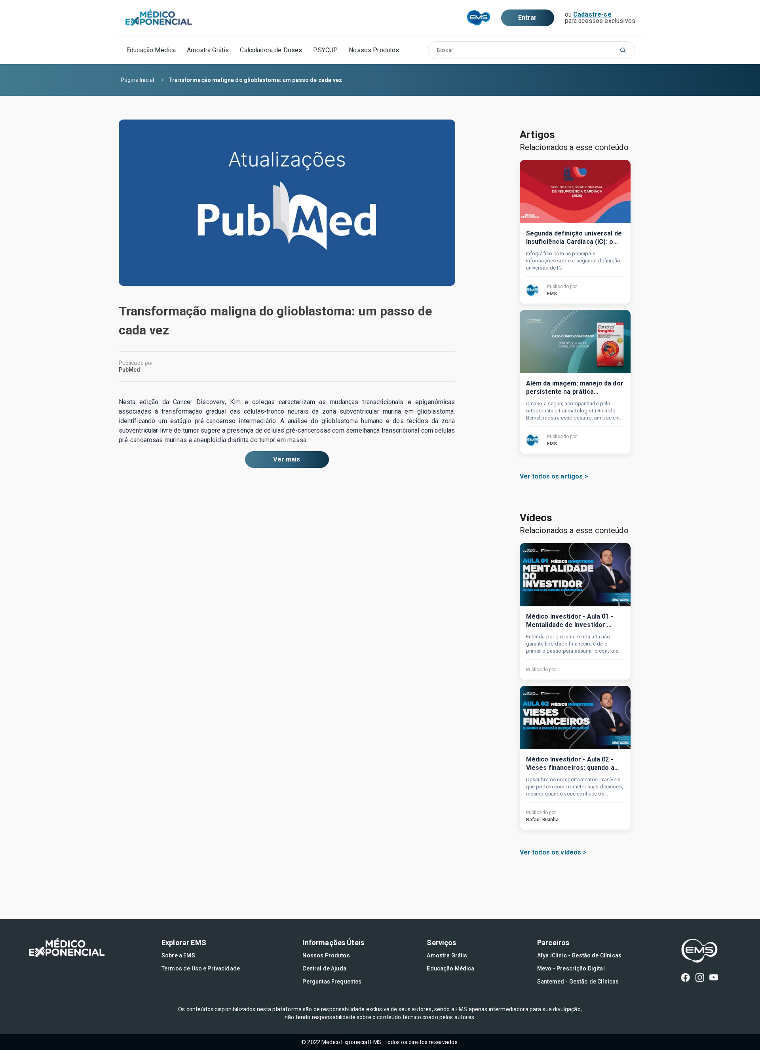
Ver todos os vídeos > (553, 852)
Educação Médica (151, 50)
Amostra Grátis (208, 50)
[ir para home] (159, 18)
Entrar (527, 17)
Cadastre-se (592, 14)
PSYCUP (325, 50)
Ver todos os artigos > (554, 476)
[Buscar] (623, 50)
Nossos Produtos (374, 50)
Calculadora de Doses (271, 50)
